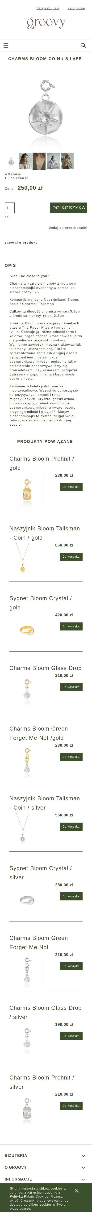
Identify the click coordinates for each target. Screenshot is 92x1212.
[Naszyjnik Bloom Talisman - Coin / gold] (27, 560)
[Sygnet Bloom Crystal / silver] (27, 900)
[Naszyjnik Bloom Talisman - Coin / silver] (27, 830)
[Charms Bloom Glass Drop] (27, 691)
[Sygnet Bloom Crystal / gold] (27, 630)
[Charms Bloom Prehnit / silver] (27, 1109)
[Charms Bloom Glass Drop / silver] (27, 1040)
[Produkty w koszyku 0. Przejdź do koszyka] (83, 24)
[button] (6, 44)
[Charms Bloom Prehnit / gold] (27, 490)
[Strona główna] (41, 22)
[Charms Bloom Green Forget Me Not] (27, 970)
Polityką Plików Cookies (29, 1196)
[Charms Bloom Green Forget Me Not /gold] (27, 760)
